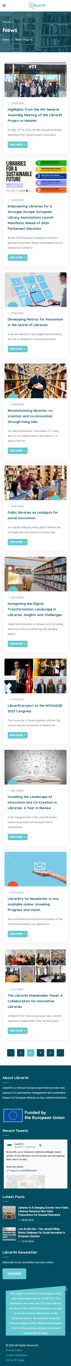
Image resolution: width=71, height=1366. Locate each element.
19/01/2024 (17, 506)
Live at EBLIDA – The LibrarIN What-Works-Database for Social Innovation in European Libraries (41, 1232)
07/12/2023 (17, 892)
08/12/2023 (17, 790)
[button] (35, 1182)
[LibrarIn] (37, 5)
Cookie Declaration (17, 1355)
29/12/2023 (17, 597)
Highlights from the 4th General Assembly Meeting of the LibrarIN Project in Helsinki (35, 115)
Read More (16, 144)
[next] (60, 1053)
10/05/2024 (17, 200)
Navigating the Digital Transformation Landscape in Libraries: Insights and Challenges (35, 609)
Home (5, 39)
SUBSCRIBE (14, 1273)
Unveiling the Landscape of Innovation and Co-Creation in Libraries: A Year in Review (32, 802)
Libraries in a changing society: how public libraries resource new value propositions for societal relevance (43, 1211)
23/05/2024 (17, 103)
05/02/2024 (17, 404)
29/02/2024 (17, 313)
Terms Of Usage (15, 1360)
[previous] (11, 1053)
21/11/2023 (17, 989)
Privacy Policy (14, 1350)
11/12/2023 (17, 699)
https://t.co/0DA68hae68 (23, 1170)
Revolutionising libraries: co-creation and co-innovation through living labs (31, 416)
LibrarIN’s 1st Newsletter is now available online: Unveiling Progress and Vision (33, 904)
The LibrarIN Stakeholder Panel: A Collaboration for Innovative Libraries (35, 1001)
